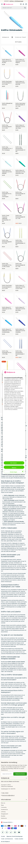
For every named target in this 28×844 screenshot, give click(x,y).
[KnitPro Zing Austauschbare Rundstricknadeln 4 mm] (21, 343)
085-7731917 (5, 793)
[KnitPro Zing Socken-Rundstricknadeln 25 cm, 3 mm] (21, 95)
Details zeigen (13, 472)
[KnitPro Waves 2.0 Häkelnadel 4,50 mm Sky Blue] (7, 52)
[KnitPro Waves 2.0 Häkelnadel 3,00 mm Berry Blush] (21, 299)
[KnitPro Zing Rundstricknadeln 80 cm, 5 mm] (21, 208)
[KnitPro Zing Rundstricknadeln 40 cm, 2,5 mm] (21, 184)
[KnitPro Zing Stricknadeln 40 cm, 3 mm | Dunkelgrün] (7, 139)
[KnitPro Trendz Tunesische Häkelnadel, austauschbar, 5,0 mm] (7, 208)
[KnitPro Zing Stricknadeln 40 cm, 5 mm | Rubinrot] (21, 366)
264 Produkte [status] (18, 42)
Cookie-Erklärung (8, 409)
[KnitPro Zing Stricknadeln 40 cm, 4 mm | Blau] (7, 343)
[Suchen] (25, 8)
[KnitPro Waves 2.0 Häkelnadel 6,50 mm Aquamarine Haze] (21, 162)
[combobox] (14, 7)
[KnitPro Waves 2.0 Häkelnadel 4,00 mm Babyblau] (7, 162)
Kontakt (3, 836)
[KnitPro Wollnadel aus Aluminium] (7, 95)
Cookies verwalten (19, 838)
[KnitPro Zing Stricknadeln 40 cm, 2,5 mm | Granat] (7, 256)
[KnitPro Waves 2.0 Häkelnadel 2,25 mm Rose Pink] (21, 73)
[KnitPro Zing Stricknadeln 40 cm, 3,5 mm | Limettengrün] (7, 184)
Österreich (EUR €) (7, 822)
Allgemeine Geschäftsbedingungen (15, 836)
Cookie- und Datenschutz (7, 838)
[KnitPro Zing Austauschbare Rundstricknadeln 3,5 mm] (21, 232)
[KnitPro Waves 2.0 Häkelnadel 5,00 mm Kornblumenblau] (7, 321)
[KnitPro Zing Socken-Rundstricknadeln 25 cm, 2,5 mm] (7, 73)
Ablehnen (14, 467)
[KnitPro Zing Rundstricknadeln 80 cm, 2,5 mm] (7, 117)
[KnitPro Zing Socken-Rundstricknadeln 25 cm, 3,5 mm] (7, 277)
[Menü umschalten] (2, 4)
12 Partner (18, 394)
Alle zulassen (13, 463)
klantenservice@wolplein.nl (8, 795)
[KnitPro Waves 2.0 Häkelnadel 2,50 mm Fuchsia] (7, 299)
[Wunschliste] (20, 4)
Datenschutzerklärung (18, 398)
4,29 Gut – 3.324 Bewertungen (16, 1)
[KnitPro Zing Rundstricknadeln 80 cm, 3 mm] (21, 256)
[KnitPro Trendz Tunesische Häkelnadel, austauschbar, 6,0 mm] (7, 366)
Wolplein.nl (7, 841)
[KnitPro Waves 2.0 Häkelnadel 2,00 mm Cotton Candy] (21, 277)
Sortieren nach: (20, 37)
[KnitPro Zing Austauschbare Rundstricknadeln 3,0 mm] (21, 139)
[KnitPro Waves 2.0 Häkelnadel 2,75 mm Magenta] (21, 52)
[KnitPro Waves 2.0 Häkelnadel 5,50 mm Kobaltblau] (21, 321)
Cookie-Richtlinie (10, 400)
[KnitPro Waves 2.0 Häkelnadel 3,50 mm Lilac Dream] (21, 117)
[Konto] (23, 4)
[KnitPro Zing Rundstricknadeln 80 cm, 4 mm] (7, 232)
